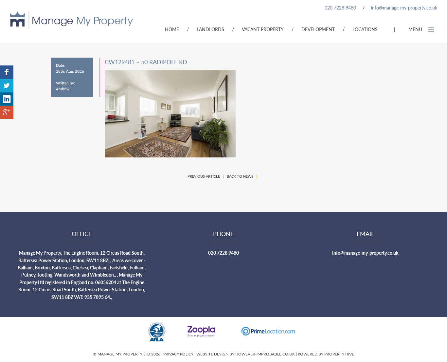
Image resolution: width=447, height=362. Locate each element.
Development (318, 29)
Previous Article (204, 176)
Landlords (210, 29)
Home (172, 29)
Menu (415, 29)
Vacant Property (263, 29)
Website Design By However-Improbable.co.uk (245, 354)
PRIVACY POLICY (178, 354)
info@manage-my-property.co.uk (404, 7)
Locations (365, 29)
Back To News (240, 176)
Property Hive (339, 354)
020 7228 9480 (340, 7)
